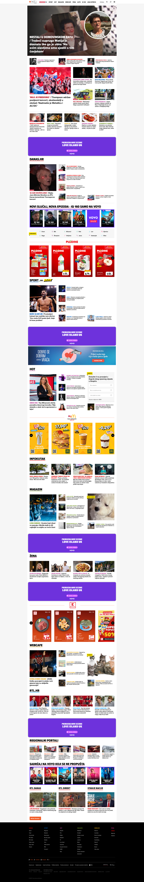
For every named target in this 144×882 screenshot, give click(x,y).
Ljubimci (79, 840)
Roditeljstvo (79, 847)
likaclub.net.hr (47, 873)
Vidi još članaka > (35, 818)
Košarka (45, 840)
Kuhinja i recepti (80, 835)
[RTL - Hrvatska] (105, 865)
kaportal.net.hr (62, 871)
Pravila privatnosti (64, 865)
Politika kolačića (55, 865)
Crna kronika (31, 835)
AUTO (79, 2)
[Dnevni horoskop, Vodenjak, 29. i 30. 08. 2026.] (93, 236)
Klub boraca (46, 835)
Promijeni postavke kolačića (81, 865)
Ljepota (78, 837)
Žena (74, 2)
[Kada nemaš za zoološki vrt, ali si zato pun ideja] (101, 507)
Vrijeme (30, 847)
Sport (51, 2)
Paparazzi (62, 837)
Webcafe (68, 2)
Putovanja (79, 844)
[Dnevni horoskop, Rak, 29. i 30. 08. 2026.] (80, 231)
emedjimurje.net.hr (48, 871)
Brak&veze (79, 830)
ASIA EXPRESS (91, 2)
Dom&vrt (79, 833)
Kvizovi (95, 847)
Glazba (61, 835)
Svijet (30, 833)
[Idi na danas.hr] (43, 2)
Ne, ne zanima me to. (95, 390)
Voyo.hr (40, 871)
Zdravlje (78, 849)
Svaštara (96, 844)
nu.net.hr (108, 871)
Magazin (61, 2)
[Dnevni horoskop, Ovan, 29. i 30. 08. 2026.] (43, 231)
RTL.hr (30, 871)
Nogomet (46, 830)
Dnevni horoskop (97, 835)
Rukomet (46, 833)
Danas (31, 828)
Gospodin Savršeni (63, 847)
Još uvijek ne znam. (95, 395)
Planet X (96, 842)
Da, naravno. (93, 385)
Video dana (96, 849)
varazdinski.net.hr (72, 871)
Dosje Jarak (31, 844)
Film (61, 833)
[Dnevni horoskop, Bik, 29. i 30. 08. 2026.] (56, 231)
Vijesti (30, 830)
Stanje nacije (31, 842)
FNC (45, 847)
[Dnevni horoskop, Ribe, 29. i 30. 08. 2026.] (105, 236)
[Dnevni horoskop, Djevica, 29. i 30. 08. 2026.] (105, 231)
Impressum (31, 865)
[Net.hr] (112, 865)
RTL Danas (31, 837)
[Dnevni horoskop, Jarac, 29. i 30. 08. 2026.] (80, 236)
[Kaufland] (72, 605)
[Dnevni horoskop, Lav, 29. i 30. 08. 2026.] (93, 231)
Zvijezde (61, 830)
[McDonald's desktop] (72, 420)
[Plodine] (72, 243)
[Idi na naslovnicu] (33, 3)
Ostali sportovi (47, 844)
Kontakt (72, 865)
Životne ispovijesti (81, 851)
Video (113, 831)
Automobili (79, 854)
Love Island (62, 842)
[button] (31, 211)
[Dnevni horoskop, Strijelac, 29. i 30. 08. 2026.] (68, 236)
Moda (78, 842)
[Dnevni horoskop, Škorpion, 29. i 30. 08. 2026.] (56, 236)
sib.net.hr (56, 871)
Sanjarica (113, 835)
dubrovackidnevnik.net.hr (91, 871)
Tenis (45, 842)
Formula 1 (46, 849)
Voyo (61, 851)
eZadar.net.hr (101, 871)
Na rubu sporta (47, 837)
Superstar (62, 844)
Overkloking (96, 840)
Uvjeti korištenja (46, 865)
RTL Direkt (31, 840)
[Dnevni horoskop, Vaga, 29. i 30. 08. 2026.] (43, 236)
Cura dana (96, 833)
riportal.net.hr (80, 871)
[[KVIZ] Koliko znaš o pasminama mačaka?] (101, 664)
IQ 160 (84, 2)
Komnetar (96, 837)
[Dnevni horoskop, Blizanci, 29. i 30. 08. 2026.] (68, 231)
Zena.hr (35, 871)
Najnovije (113, 833)
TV (60, 840)
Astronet (96, 830)
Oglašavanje (38, 865)
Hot (55, 2)
